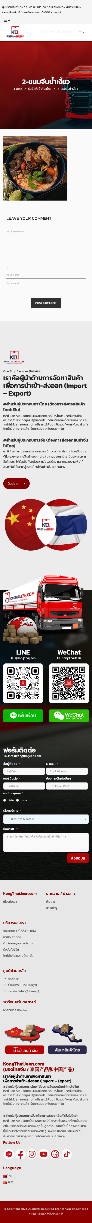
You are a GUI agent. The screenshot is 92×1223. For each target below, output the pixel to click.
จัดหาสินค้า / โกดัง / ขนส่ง (19, 931)
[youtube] (43, 1154)
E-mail (51, 764)
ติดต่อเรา (13, 483)
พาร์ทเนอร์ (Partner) (16, 1010)
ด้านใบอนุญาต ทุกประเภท (18, 943)
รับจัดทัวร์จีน (11, 949)
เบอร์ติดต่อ (10, 778)
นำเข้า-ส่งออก (12, 937)
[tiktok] (67, 1154)
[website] (55, 1154)
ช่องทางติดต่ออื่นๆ (58, 778)
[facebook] (20, 1154)
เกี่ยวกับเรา (10, 902)
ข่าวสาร (51, 902)
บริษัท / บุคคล (12, 793)
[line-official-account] (9, 1154)
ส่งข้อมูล (78, 858)
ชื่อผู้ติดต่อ (10, 764)
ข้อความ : (9, 829)
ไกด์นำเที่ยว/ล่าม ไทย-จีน (18, 956)
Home (18, 89)
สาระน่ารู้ (51, 908)
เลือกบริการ (10, 810)
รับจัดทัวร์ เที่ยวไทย (40, 89)
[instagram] (32, 1154)
